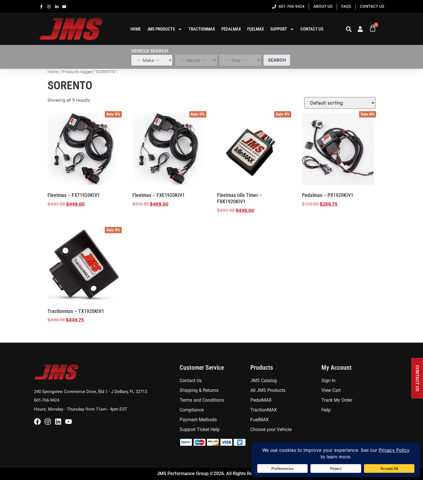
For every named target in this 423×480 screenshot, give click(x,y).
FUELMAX (255, 29)
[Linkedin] (58, 421)
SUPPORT (278, 29)
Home (52, 71)
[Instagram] (47, 421)
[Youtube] (68, 421)
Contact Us (311, 29)
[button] (417, 378)
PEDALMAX (231, 29)
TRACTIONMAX (201, 29)
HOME (135, 29)
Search (277, 60)
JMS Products (161, 29)
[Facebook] (37, 421)
